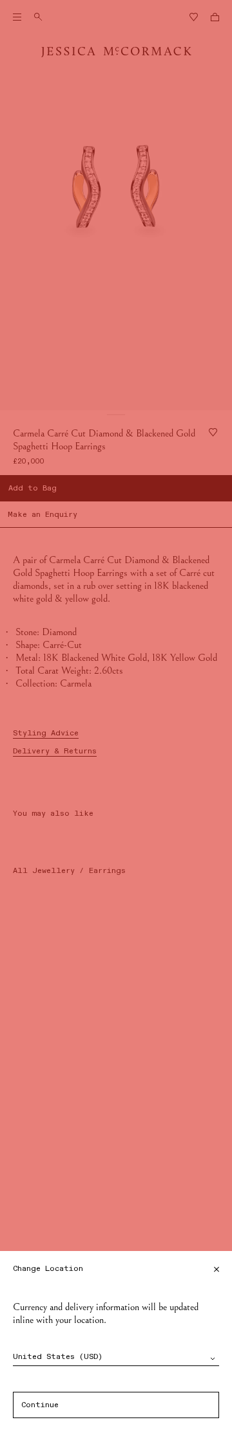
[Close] (216, 1269)
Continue (40, 1405)
